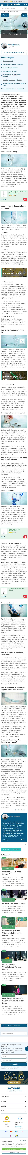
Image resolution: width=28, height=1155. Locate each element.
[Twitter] (24, 839)
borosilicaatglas (15, 180)
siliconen (8, 365)
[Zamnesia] (13, 4)
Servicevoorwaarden (6, 1068)
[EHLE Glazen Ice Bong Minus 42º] (14, 217)
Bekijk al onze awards (14, 1082)
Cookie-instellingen (14, 1152)
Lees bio (5, 840)
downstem (5, 454)
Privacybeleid (20, 1066)
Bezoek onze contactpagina (18, 1126)
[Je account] (24, 4)
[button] (4, 46)
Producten (16, 849)
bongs (13, 94)
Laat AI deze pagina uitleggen (14, 52)
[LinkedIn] (22, 839)
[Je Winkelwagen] (26, 4)
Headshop (6, 849)
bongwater (4, 311)
